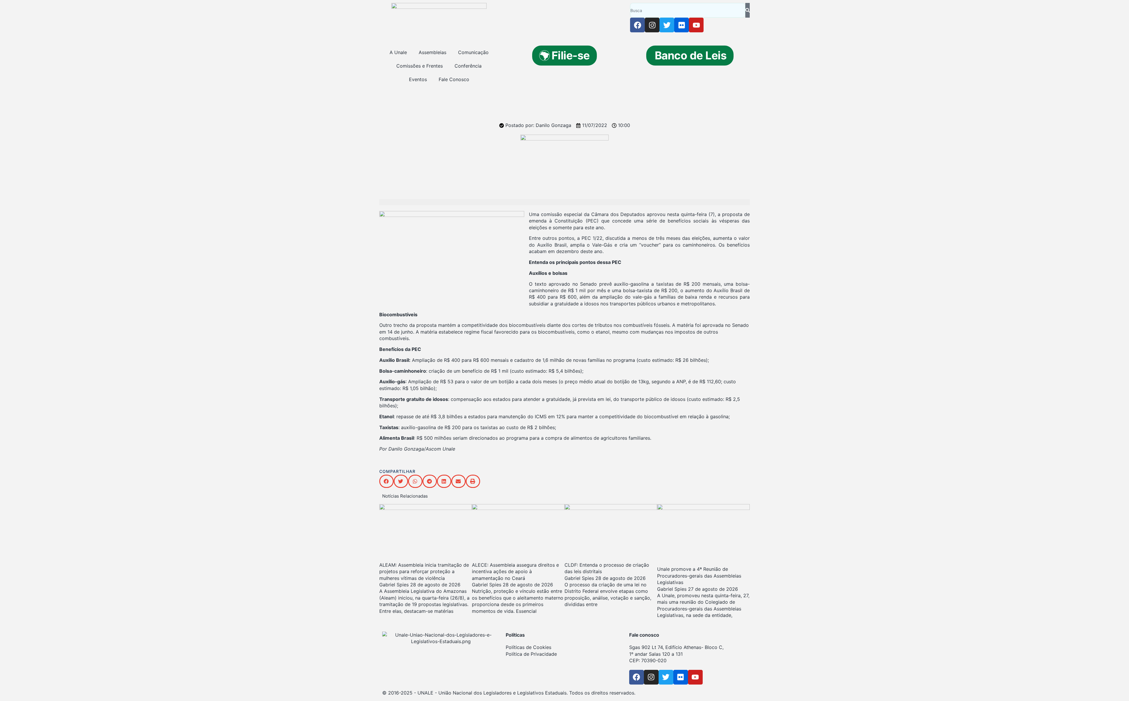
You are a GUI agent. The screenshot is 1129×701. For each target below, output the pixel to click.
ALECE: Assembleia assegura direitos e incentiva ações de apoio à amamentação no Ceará (515, 571)
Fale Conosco (454, 79)
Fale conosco (644, 635)
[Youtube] (696, 25)
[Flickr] (681, 25)
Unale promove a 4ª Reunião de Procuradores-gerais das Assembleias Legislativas (699, 575)
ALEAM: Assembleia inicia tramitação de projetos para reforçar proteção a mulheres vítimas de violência (424, 571)
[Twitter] (666, 25)
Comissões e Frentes (419, 66)
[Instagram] (652, 25)
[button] (386, 481)
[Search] (747, 10)
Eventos (418, 79)
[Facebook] (637, 25)
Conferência (468, 66)
